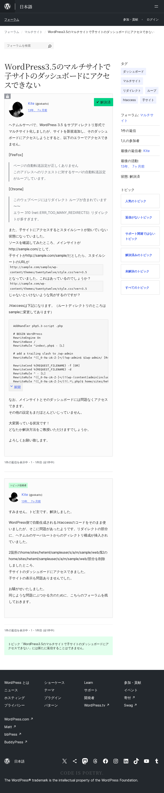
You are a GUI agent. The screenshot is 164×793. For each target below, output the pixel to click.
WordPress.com (18, 719)
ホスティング (14, 698)
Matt (10, 727)
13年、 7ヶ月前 (37, 110)
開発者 (89, 698)
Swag (130, 705)
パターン (51, 705)
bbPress (13, 734)
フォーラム (11, 19)
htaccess (129, 100)
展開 (17, 387)
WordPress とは (16, 682)
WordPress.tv (97, 705)
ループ (151, 90)
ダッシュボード (133, 71)
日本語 (19, 761)
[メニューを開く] (157, 6)
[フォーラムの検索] (50, 45)
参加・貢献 (132, 682)
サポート (91, 690)
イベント (131, 690)
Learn (88, 682)
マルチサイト (33, 32)
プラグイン (52, 698)
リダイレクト (132, 90)
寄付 (129, 698)
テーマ (49, 690)
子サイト (148, 100)
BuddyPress (16, 742)
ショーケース (54, 682)
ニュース (11, 690)
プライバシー (14, 705)
